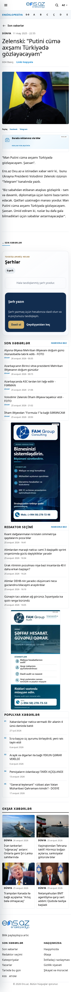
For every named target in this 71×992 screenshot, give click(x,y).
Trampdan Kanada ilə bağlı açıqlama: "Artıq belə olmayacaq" (17, 897)
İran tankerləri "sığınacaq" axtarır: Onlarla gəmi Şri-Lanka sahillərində (18, 851)
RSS (4, 976)
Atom (13, 976)
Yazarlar (7, 965)
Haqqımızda (51, 949)
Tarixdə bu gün (11, 970)
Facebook (13, 129)
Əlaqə (47, 954)
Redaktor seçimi (12, 954)
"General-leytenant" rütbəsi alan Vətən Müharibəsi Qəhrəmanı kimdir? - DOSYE (34, 786)
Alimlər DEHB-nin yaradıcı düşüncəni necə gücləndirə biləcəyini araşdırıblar (30, 583)
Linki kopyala (24, 62)
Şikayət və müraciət (56, 970)
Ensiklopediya (12, 14)
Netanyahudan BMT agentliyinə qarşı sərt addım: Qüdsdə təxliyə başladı (52, 899)
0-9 (27, 14)
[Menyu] (5, 5)
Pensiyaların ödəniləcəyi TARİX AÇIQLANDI (36, 772)
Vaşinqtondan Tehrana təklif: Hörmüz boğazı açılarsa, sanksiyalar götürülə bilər (52, 851)
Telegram (23, 129)
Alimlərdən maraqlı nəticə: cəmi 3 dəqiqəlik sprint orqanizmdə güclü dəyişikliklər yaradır (35, 551)
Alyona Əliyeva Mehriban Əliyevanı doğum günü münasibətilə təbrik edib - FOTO (34, 352)
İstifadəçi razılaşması (57, 960)
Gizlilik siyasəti (53, 965)
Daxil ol (16, 324)
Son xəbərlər (10, 949)
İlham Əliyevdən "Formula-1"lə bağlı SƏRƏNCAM (34, 413)
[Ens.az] (35, 5)
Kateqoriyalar (10, 960)
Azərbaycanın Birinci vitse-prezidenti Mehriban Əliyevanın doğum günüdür (33, 368)
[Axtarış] (56, 5)
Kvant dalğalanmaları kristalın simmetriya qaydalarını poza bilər (30, 536)
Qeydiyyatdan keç (38, 324)
